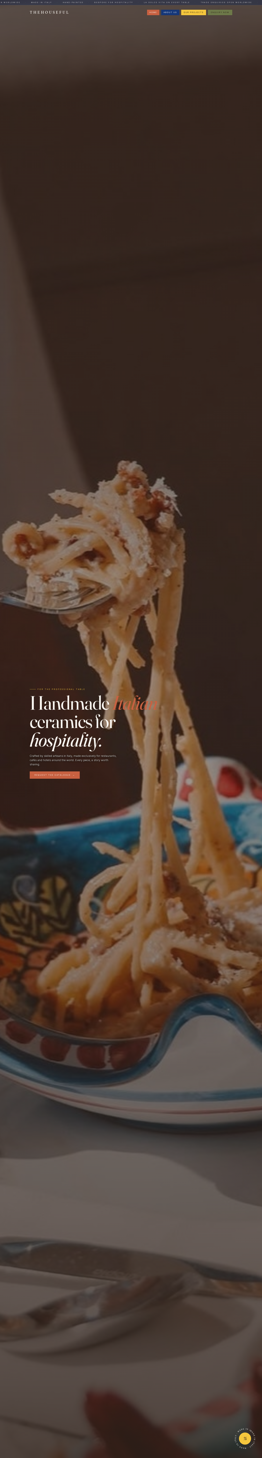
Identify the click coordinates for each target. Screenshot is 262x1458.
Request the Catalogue (55, 775)
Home (153, 12)
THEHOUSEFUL (50, 12)
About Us (170, 12)
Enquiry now (220, 12)
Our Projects (194, 12)
